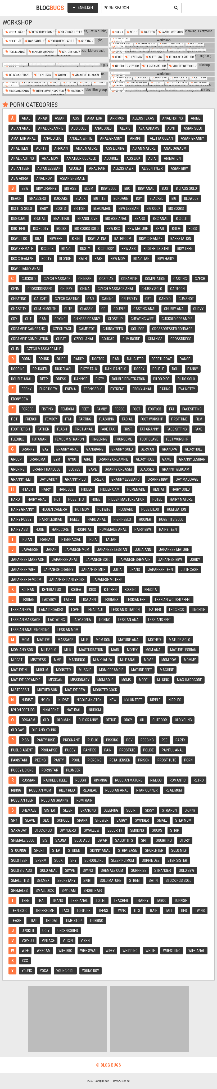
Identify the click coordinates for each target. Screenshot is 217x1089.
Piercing (95, 760)
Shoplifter (154, 850)
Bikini (76, 238)
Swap (102, 840)
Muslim (42, 670)
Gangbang (94, 449)
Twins (200, 910)
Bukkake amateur (181, 57)
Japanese (30, 549)
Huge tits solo (171, 519)
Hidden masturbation (126, 499)
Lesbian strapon (125, 610)
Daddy (79, 359)
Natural (74, 710)
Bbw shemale (22, 249)
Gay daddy (48, 479)
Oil (142, 720)
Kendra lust (52, 590)
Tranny (142, 900)
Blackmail (102, 208)
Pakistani (19, 760)
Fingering (99, 439)
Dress (61, 379)
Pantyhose (46, 740)
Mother (154, 640)
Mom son (103, 640)
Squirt (131, 810)
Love (75, 610)
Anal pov (44, 178)
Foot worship (152, 419)
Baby (44, 208)
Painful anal (172, 750)
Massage (65, 640)
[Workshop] (161, 40)
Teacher (121, 900)
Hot (57, 499)
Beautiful (61, 218)
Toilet (101, 900)
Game (166, 459)
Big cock (153, 208)
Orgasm (28, 720)
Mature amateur (43, 52)
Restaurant (16, 32)
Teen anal (79, 900)
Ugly (45, 931)
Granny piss (75, 479)
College (137, 329)
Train (152, 910)
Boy (139, 198)
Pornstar (50, 770)
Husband (126, 509)
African (61, 148)
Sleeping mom (122, 860)
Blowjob (191, 198)
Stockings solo (179, 880)
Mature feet (141, 670)
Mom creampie (111, 670)
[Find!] (175, 7)
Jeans (135, 569)
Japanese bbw (170, 559)
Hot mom (82, 509)
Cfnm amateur (155, 66)
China (85, 289)
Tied (183, 910)
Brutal (40, 218)
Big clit (182, 218)
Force (120, 409)
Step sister (177, 860)
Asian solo (193, 128)
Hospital (84, 529)
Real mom (174, 790)
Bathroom (122, 238)
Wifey (110, 951)
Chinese (84, 279)
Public (93, 740)
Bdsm (88, 188)
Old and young (44, 730)
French (31, 419)
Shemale (29, 810)
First (128, 429)
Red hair (86, 41)
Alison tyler (152, 168)
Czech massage (57, 279)
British (79, 208)
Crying (60, 319)
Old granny (88, 720)
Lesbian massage (25, 620)
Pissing (112, 740)
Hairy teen (168, 529)
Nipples (175, 700)
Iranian (46, 539)
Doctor (98, 359)
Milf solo (48, 650)
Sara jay (19, 830)
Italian (110, 539)
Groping (18, 469)
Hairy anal (37, 499)
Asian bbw (179, 168)
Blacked (157, 198)
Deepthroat (162, 359)
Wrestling (171, 951)
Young (27, 971)
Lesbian (28, 600)
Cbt (148, 299)
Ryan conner (147, 790)
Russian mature (128, 780)
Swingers (68, 830)
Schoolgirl (93, 860)
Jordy (195, 559)
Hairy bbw (142, 529)
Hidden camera (54, 509)
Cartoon (177, 289)
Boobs (61, 228)
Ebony (26, 389)
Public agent (22, 750)
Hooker (145, 519)
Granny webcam (175, 469)
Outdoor (159, 720)
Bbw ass (129, 249)
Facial (127, 419)
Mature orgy (70, 52)
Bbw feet (56, 238)
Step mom (183, 820)
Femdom (67, 409)
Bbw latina (97, 238)
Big (173, 198)
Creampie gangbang (28, 329)
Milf (84, 640)
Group (16, 459)
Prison (144, 760)
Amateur (94, 118)
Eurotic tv (48, 389)
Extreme (117, 389)
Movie (148, 660)
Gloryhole (193, 449)
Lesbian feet (136, 600)
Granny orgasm (118, 469)
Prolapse (49, 750)
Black (80, 198)
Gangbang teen (71, 32)
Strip (174, 830)
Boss (193, 228)
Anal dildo (52, 138)
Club (117, 57)
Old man (64, 720)
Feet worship (177, 439)
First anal (84, 429)
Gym (56, 459)
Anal (26, 118)
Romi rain (84, 800)
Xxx (25, 961)
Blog (50, 8)
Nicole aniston (89, 700)
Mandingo (77, 660)
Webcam (44, 951)
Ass (76, 118)
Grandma (38, 459)
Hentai (158, 489)
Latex (69, 600)
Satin (153, 880)
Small (162, 820)
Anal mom (50, 158)
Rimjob (156, 780)
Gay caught (35, 41)
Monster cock (105, 690)
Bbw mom (118, 259)
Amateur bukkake (87, 75)
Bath (83, 259)
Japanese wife (23, 569)
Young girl (65, 971)
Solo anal (48, 870)
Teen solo (19, 910)
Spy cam (69, 890)
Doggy (139, 369)
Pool (76, 760)
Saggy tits (124, 840)
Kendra (150, 590)
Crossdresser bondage (172, 329)
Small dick (45, 890)
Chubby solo (152, 289)
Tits (137, 910)
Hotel (157, 499)
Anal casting (22, 158)
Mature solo (179, 640)
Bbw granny (46, 188)
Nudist (27, 700)
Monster (63, 670)
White (150, 951)
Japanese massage (27, 559)
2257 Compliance (98, 1081)
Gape (92, 469)
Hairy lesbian (50, 519)
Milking (163, 680)
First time (179, 419)
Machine (167, 670)
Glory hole (145, 459)
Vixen (85, 941)
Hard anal (97, 519)
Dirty (100, 379)
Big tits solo (21, 208)
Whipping (130, 951)
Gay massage (187, 479)
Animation (172, 158)
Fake (198, 429)
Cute (68, 309)
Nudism (95, 710)
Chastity (18, 309)
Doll (175, 369)
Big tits (99, 198)
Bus (165, 188)
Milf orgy (155, 57)
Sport (39, 850)
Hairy (46, 489)
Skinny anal (100, 850)
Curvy (198, 309)
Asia (152, 158)
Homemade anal (113, 529)
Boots (61, 208)
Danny (192, 369)
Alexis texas (143, 118)
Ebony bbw (19, 399)
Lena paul (95, 610)
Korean (28, 590)
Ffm (68, 419)
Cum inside (131, 339)
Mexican (55, 680)
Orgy (128, 720)
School (63, 820)
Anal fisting (172, 118)
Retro (199, 780)
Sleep (68, 810)
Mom (25, 640)
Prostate (127, 750)
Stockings (43, 830)
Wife (25, 951)
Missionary (79, 680)
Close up (115, 319)
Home (96, 499)
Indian (27, 539)
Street (135, 880)
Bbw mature (138, 228)
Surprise (138, 870)
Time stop (74, 920)
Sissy (149, 810)
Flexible (17, 439)
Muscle (85, 670)
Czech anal (84, 339)
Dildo (61, 359)
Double (158, 369)
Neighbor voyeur (126, 66)
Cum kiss (155, 339)
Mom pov (168, 660)
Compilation (155, 279)
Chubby (66, 289)
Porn (188, 760)
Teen (25, 900)
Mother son (47, 690)
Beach (16, 198)
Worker (62, 75)
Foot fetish (20, 429)
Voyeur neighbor (184, 66)
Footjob (154, 409)
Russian (28, 780)
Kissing (131, 590)
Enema (70, 389)
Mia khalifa (102, 660)
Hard (15, 499)
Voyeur (28, 941)
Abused (75, 168)
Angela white (80, 138)
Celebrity (129, 299)
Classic (86, 309)
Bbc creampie (22, 259)
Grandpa (169, 449)
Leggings (176, 610)
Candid (165, 299)
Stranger (162, 870)
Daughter (135, 359)
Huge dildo (150, 509)
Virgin (68, 941)
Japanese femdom (26, 579)
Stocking (18, 850)
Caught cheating (62, 41)
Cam (43, 319)
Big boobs (176, 208)
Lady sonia (82, 620)
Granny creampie (113, 459)
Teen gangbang (19, 75)
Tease (16, 920)
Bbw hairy (165, 259)
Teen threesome (42, 32)
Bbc (127, 188)
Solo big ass (21, 870)
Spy (14, 820)
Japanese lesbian (112, 549)
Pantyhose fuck (172, 32)
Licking (104, 620)
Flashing (106, 419)
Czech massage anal (116, 289)
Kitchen (110, 590)
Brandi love (87, 218)
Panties (89, 750)
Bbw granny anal (25, 269)
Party (180, 740)
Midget (16, 660)
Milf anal (128, 660)
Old (46, 720)
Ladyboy (49, 600)
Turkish (180, 900)
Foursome (123, 439)
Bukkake (61, 198)
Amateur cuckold (81, 158)
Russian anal (116, 790)
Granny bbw (158, 479)
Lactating (56, 620)
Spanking (88, 810)
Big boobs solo (86, 228)
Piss (25, 740)
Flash (62, 429)
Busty (85, 249)
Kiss (92, 590)
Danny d (81, 379)
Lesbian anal (129, 620)
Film (199, 419)
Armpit (136, 138)
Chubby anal (174, 309)
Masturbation (91, 650)
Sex (46, 820)
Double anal (21, 379)
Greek (98, 479)
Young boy (90, 971)
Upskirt (28, 931)
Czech (200, 279)
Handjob (66, 489)
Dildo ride (161, 379)
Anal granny (111, 138)
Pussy (70, 750)
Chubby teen (113, 329)
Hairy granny (22, 509)
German (147, 449)
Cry (14, 319)
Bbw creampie (150, 238)
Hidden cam (109, 489)
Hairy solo (181, 489)
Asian (60, 118)
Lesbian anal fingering (30, 630)
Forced (28, 409)
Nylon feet (133, 700)
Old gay (17, 730)
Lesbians (111, 600)
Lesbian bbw (21, 610)
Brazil (66, 249)
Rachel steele (55, 780)
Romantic (178, 780)
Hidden (86, 489)
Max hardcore (189, 680)
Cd (103, 309)
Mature (43, 640)
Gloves (74, 469)
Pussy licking (22, 770)
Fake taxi (108, 429)
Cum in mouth (45, 309)
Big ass (70, 188)
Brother (18, 228)
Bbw (25, 188)
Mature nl (19, 670)
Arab (42, 118)
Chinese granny (87, 319)
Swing (88, 870)
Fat (171, 409)
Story (185, 840)
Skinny (190, 810)
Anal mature (87, 148)
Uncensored (67, 931)
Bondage (121, 198)
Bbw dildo (19, 238)
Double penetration (128, 379)
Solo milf (179, 850)
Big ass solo (186, 188)
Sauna (60, 840)
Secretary (66, 880)
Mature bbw (75, 690)
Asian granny (192, 138)
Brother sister (156, 249)
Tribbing (96, 920)
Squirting (164, 840)
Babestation (180, 238)
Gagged (149, 32)
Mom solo (105, 680)
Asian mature (144, 148)
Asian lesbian (49, 168)
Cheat (61, 339)
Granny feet (21, 479)
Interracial (71, 539)
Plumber (73, 770)
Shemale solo (22, 840)
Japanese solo (98, 559)
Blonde (65, 259)
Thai (40, 900)
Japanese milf (93, 569)
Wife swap (89, 951)
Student (75, 850)
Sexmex (43, 880)
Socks (157, 830)
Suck (58, 860)
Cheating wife (142, 319)
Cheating (14, 41)
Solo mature (110, 880)
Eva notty (186, 389)
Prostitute (166, 760)
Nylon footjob (23, 710)
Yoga (44, 971)
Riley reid (67, 790)
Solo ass (82, 840)
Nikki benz (51, 710)
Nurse (63, 700)
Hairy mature (181, 499)
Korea (76, 590)
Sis (44, 840)
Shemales (19, 890)
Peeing (40, 760)
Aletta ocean (161, 138)
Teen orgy (135, 57)
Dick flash (64, 369)
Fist (14, 419)
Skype (70, 870)
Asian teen (20, 168)
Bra (38, 238)
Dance (185, 359)
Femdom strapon (69, 439)
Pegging (147, 740)
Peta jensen (120, 760)
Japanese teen (160, 569)
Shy (73, 860)
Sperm (40, 860)
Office (111, 720)
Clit (28, 319)
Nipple (155, 700)
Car (90, 299)
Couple (119, 309)
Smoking (137, 830)
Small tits (20, 880)
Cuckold (29, 279)
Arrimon (117, 118)
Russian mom (40, 790)
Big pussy (106, 249)
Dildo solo (186, 379)
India (93, 539)
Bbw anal (146, 188)
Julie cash (189, 569)
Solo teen (19, 860)
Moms (126, 680)
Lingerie (198, 610)
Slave (30, 820)
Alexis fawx (123, 168)
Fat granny (149, 429)
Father (43, 429)
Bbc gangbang (18, 91)
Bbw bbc (113, 228)
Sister (49, 810)
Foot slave (149, 439)
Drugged (40, 369)
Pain (107, 750)
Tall (169, 910)
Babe (99, 259)
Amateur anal (23, 138)
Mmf (57, 660)
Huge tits (76, 499)
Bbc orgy (76, 91)
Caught (40, 299)
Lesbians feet (159, 620)
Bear (160, 228)
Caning (108, 299)
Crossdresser (40, 289)
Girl (87, 459)
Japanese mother (108, 579)
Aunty (41, 148)
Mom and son (22, 650)
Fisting (47, 409)
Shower (101, 820)
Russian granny (55, 800)
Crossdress (180, 339)
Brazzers (37, 198)
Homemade (136, 489)
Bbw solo (108, 188)
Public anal (16, 52)
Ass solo (79, 128)
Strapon (169, 810)
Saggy (121, 820)
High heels (122, 519)
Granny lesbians (125, 479)
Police (148, 750)
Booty (46, 259)
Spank (118, 32)
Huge (40, 529)
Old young (183, 720)
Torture (84, 910)
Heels (75, 519)
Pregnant (71, 740)
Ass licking (115, 148)
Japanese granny (58, 569)
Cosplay (106, 279)
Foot (136, 409)
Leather (154, 610)
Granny (28, 449)
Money (132, 650)
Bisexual (18, 218)
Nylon (46, 700)
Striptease (127, 850)
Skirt (87, 880)
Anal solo (103, 128)
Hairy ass (19, 529)
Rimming (100, 780)
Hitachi (28, 489)
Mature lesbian (183, 650)
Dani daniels (115, 369)
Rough (80, 780)
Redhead (90, 790)
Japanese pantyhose (67, 579)
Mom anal (154, 650)
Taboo (161, 900)
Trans (57, 900)
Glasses (147, 469)
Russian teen (22, 800)
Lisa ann (89, 600)
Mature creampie (25, 680)
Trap (33, 920)
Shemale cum (112, 870)
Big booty (40, 228)
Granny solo (122, 449)
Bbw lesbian (129, 208)
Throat (52, 920)
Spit (144, 840)
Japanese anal (65, 559)
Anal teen (19, 148)
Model (144, 680)
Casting (180, 279)
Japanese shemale (134, 559)
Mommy (190, 660)
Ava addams (148, 128)
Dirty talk (88, 369)
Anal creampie (50, 128)
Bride (176, 228)
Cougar (108, 339)
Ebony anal (142, 389)
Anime (196, 118)
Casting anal (144, 309)
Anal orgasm (175, 148)
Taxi (65, 910)
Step (56, 850)
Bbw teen (184, 249)
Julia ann (143, 549)
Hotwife (104, 509)
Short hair (93, 890)
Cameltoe (87, 329)
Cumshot (186, 299)
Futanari (39, 439)
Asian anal (20, 128)
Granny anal (67, 449)
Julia (117, 569)
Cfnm (15, 289)
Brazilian (141, 259)
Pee (165, 740)
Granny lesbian (192, 459)
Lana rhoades (51, 610)
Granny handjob (47, 469)
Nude (133, 32)
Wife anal (196, 951)
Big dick (47, 249)
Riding (16, 790)
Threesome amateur (49, 91)
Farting (85, 419)
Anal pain (97, 168)
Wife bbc (65, 951)
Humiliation (176, 509)
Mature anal (129, 640)
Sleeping (111, 810)
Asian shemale (72, 178)
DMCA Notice (121, 1081)
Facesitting (192, 409)
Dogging (18, 369)
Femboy (51, 419)
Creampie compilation (29, 339)
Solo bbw (186, 870)
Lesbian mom (67, 630)
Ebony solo (93, 389)
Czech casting (67, 299)
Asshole (111, 158)
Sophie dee (151, 860)
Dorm (26, 359)
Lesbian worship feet (173, 600)
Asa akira (19, 178)
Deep (44, 379)
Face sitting (177, 429)
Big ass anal (116, 218)
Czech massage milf (44, 349)
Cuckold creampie (177, 319)
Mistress (38, 660)
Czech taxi (62, 329)
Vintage (48, 941)
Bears (140, 218)
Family (102, 409)
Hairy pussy (21, 519)
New (113, 700)
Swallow (92, 830)
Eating (165, 389)
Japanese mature (174, 549)
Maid (115, 650)
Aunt (171, 128)
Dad (115, 359)
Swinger (142, 820)
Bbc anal (160, 218)
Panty (59, 760)
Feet (85, 409)
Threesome (44, 910)
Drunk (44, 359)
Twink (121, 910)
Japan (51, 549)
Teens (103, 910)
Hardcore (60, 529)
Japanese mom (77, 549)
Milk (67, 650)
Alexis (125, 128)
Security (114, 830)
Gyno (72, 459)
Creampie (129, 279)
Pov (129, 740)
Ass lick (133, 158)
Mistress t (20, 690)
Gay (45, 449)
